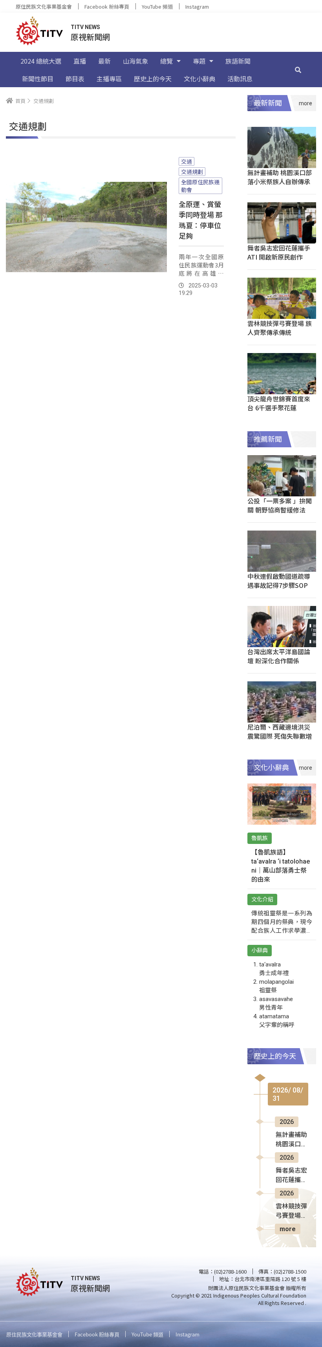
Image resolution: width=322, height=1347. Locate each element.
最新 (104, 61)
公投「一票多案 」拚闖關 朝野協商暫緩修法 (279, 505)
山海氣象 (135, 61)
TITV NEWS (85, 27)
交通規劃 (192, 172)
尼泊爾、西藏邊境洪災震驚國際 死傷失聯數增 (279, 731)
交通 (186, 161)
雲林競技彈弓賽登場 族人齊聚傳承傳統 (279, 327)
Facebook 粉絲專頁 (106, 6)
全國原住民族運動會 (200, 186)
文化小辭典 (199, 78)
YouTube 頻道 (157, 6)
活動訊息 (239, 78)
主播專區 (109, 78)
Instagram (197, 6)
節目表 (75, 78)
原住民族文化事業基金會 (44, 6)
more (288, 1229)
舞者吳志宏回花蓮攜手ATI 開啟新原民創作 (278, 252)
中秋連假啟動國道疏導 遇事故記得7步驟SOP (278, 580)
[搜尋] (298, 69)
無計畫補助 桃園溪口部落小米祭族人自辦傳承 (279, 177)
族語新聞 (238, 61)
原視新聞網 (90, 36)
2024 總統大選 (40, 61)
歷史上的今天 (153, 78)
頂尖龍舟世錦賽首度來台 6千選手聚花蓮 (278, 403)
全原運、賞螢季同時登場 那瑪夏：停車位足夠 (201, 220)
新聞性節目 (37, 78)
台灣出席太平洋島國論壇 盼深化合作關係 (278, 656)
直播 (79, 61)
